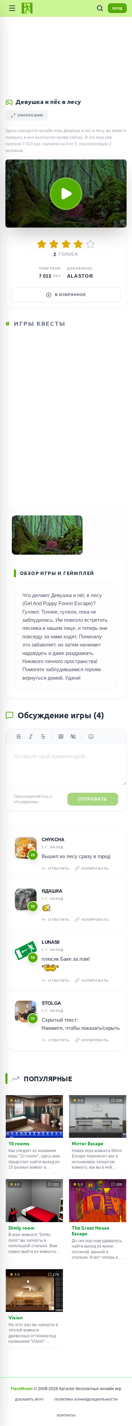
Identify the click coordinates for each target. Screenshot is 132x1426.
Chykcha (53, 839)
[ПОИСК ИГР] (100, 8)
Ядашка (52, 891)
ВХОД (117, 8)
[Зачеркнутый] (43, 736)
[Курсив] (31, 736)
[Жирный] (18, 736)
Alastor (80, 276)
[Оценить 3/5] (66, 244)
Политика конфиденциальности (85, 1399)
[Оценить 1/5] (41, 244)
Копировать (95, 868)
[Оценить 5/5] (90, 244)
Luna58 (51, 942)
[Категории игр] (12, 8)
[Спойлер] (73, 736)
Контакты (66, 1415)
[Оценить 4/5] (78, 244)
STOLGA (51, 1003)
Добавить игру (29, 1399)
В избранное (70, 295)
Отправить (92, 799)
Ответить (58, 868)
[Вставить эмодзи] (91, 736)
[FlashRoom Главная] (27, 8)
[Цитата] (61, 736)
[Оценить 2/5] (53, 244)
